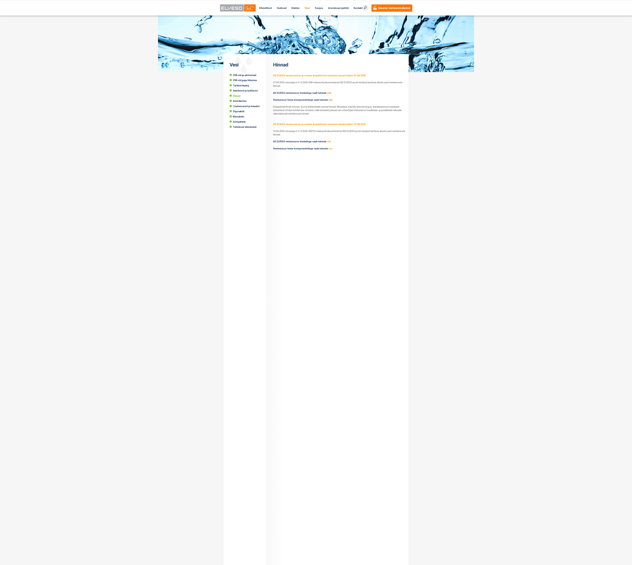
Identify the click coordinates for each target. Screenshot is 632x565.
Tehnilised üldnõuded (244, 127)
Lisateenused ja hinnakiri (246, 106)
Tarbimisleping (241, 85)
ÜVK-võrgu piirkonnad (244, 75)
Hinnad (236, 96)
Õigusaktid (238, 111)
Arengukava (239, 121)
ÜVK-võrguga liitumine (245, 80)
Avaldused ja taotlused (245, 90)
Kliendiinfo (238, 116)
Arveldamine (240, 101)
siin (329, 93)
